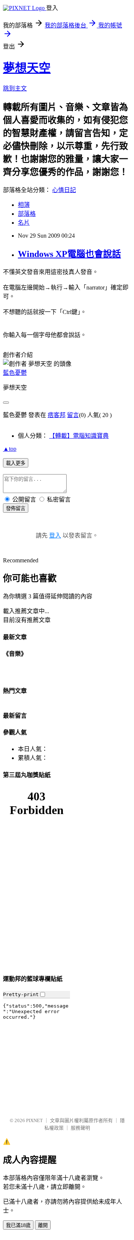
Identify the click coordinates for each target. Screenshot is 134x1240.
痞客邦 (57, 415)
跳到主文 (15, 88)
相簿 (24, 205)
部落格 (27, 214)
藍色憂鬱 (15, 373)
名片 (24, 222)
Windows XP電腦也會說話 (69, 254)
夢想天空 (27, 68)
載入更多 (15, 463)
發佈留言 (15, 508)
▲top (9, 449)
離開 (43, 1225)
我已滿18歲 (18, 1225)
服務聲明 (80, 1128)
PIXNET (34, 1120)
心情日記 (64, 190)
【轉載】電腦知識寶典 (79, 436)
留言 (73, 415)
